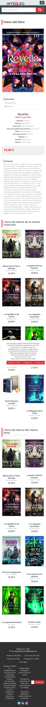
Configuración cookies (31, 659)
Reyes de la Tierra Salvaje (11, 267)
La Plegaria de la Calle (35, 412)
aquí (33, 359)
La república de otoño (11, 315)
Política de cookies (13, 659)
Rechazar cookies (14, 362)
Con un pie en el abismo (34, 575)
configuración (28, 362)
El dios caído (34, 622)
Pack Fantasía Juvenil (11, 402)
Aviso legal (23, 662)
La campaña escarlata (34, 315)
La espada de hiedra (11, 622)
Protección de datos (14, 655)
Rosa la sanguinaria (11, 572)
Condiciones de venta (31, 655)
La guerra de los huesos (34, 267)
